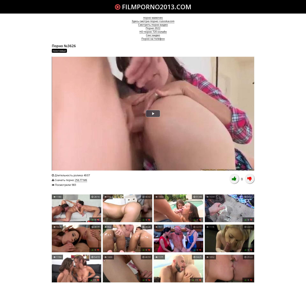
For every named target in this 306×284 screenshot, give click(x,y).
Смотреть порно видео (153, 24)
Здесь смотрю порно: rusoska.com (153, 21)
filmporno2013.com (155, 6)
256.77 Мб (81, 180)
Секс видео (153, 35)
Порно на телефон (153, 38)
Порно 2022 (153, 28)
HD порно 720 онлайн (153, 31)
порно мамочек (153, 17)
